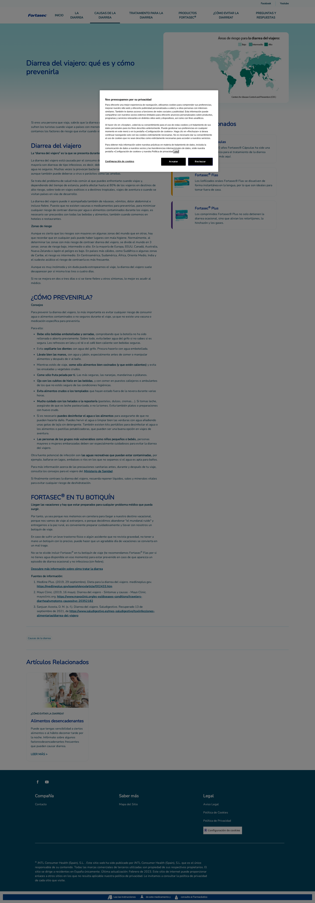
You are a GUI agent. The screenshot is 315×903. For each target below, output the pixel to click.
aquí (176, 151)
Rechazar (200, 161)
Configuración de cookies (119, 161)
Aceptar (173, 161)
